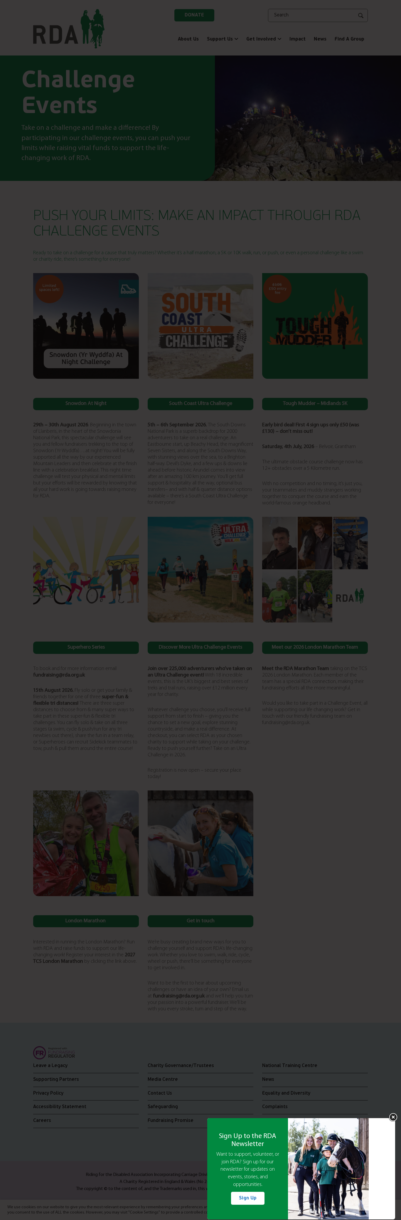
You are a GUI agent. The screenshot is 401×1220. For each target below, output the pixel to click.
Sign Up (248, 1198)
